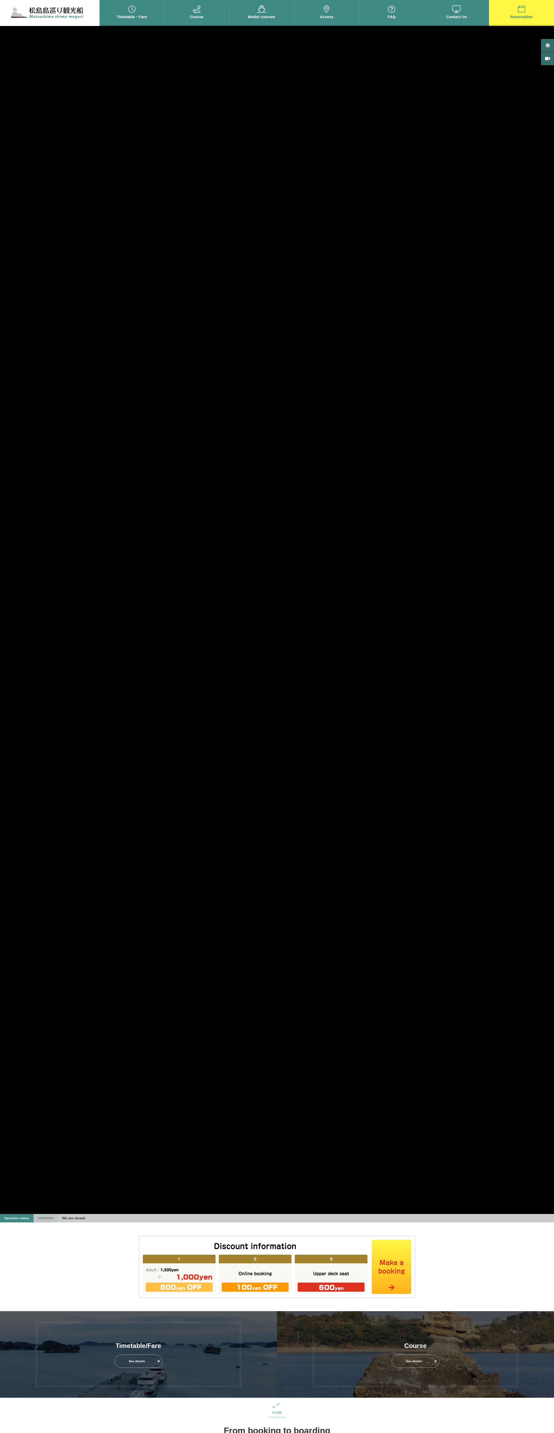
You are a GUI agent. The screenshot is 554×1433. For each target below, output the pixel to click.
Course (196, 17)
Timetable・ (132, 17)
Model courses (261, 17)
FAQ (392, 17)
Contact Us (456, 17)
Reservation (521, 17)
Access (326, 17)
